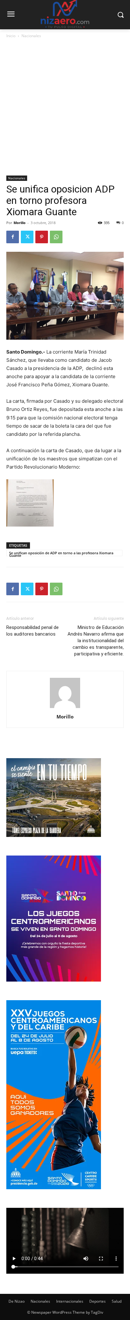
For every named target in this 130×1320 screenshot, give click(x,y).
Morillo (20, 222)
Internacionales (69, 1301)
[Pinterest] (41, 237)
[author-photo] (65, 708)
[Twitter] (27, 237)
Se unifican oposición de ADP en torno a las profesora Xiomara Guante (61, 553)
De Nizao (17, 1301)
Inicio (10, 35)
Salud (116, 1301)
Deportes (97, 1301)
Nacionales (31, 35)
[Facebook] (12, 237)
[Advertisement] (65, 107)
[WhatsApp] (56, 237)
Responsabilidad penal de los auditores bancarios (32, 631)
